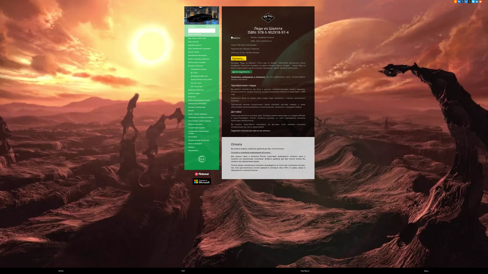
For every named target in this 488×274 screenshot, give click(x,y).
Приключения (193, 150)
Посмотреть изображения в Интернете (248, 77)
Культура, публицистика (196, 107)
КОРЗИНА (191, 27)
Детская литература (195, 66)
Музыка (191, 111)
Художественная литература (198, 140)
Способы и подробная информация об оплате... (251, 152)
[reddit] (480, 1)
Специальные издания (196, 128)
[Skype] (473, 1)
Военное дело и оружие (196, 62)
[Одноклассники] (455, 1)
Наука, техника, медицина (197, 114)
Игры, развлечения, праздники (199, 48)
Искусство (191, 97)
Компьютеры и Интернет (197, 104)
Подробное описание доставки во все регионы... (251, 131)
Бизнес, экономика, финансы (198, 59)
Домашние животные (196, 90)
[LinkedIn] (476, 1)
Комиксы (191, 147)
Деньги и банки (193, 52)
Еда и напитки (193, 42)
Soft (183, 271)
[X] (469, 1)
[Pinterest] (202, 174)
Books (61, 271)
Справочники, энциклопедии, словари (198, 132)
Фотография (192, 137)
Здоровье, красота (195, 45)
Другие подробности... (241, 72)
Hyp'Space (305, 271)
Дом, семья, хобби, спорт (197, 38)
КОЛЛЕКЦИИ (210, 27)
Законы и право (194, 93)
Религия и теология (195, 124)
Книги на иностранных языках (199, 100)
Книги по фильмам (195, 144)
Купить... (238, 58)
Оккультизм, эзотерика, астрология (201, 117)
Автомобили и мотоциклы (197, 55)
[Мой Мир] (466, 1)
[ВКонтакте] (459, 1)
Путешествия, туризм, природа (199, 121)
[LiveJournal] (462, 1)
